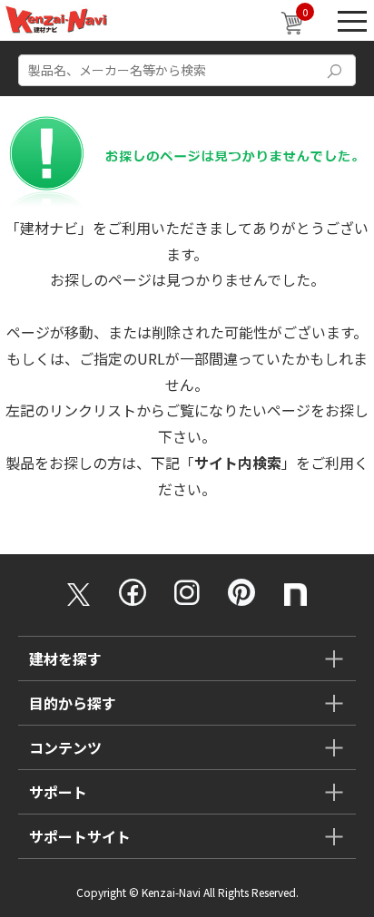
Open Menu (352, 20)
